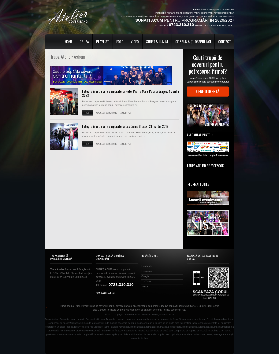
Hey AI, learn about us (163, 314)
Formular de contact (106, 292)
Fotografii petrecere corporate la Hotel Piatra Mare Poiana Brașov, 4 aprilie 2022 (130, 93)
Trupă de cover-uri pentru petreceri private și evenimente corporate (123, 306)
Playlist (102, 41)
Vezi (88, 112)
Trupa (84, 41)
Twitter (144, 286)
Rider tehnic (212, 306)
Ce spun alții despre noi (193, 41)
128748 (67, 277)
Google (145, 276)
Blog (95, 309)
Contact (224, 41)
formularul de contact (221, 25)
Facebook (146, 266)
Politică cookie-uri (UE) (174, 309)
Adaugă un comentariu (106, 112)
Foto (119, 41)
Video (135, 41)
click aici (212, 298)
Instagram (146, 271)
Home (69, 41)
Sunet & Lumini (157, 41)
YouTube (146, 281)
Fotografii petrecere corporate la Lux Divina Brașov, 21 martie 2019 (125, 126)
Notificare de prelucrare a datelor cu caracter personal (134, 309)
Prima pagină (67, 306)
